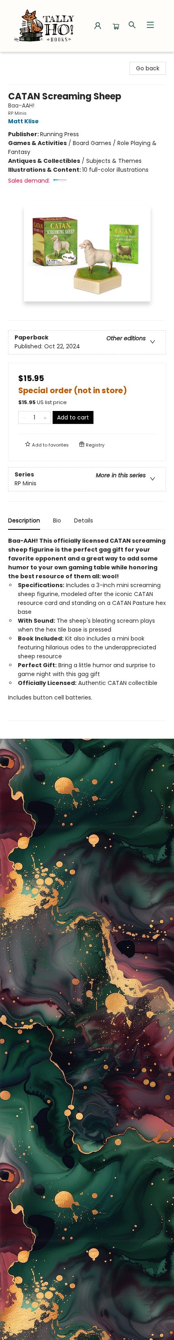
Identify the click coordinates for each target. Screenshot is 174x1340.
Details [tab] (83, 520)
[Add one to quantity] (45, 417)
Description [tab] (24, 520)
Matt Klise (23, 121)
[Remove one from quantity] (24, 417)
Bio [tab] (57, 520)
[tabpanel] (87, 628)
